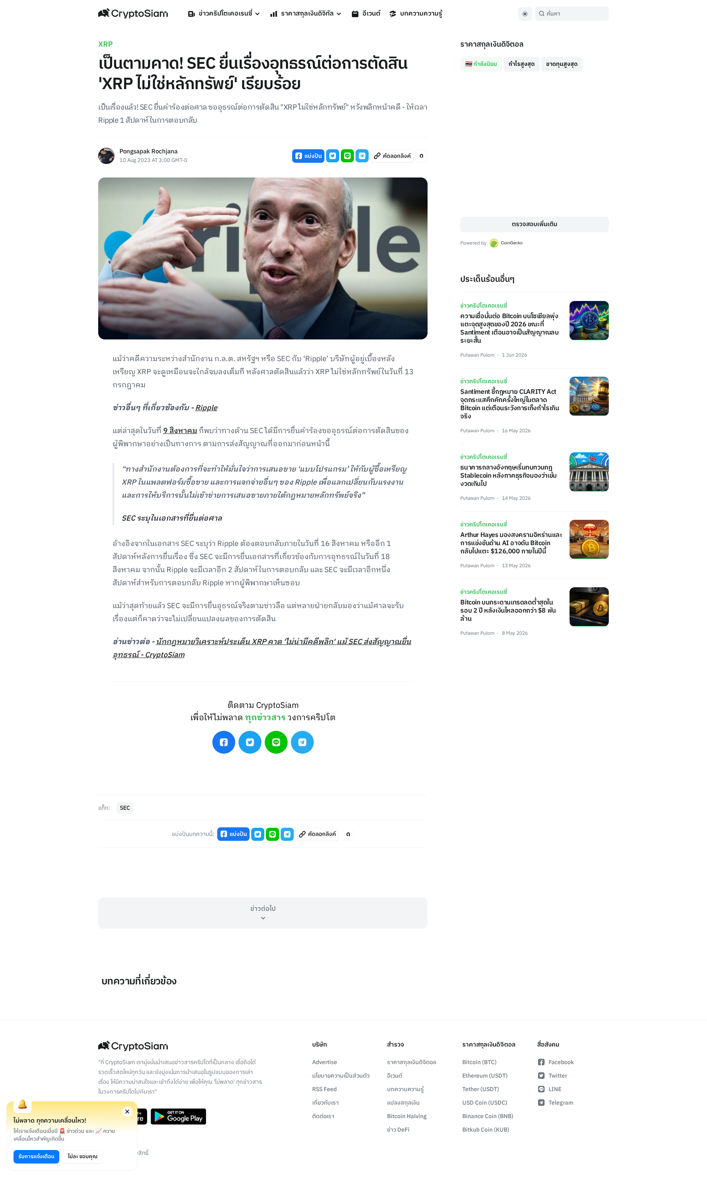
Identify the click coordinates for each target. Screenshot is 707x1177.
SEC (125, 808)
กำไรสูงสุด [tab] (522, 64)
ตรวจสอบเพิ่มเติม (534, 224)
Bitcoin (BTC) (479, 1062)
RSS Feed (324, 1089)
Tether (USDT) (480, 1089)
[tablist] (534, 61)
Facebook (561, 1062)
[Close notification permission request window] (127, 1111)
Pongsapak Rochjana (148, 152)
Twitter (558, 1075)
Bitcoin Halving (407, 1116)
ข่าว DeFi (398, 1129)
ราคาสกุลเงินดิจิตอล (411, 1062)
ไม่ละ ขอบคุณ (82, 1156)
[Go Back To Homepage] (133, 14)
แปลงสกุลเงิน (403, 1102)
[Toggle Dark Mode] (525, 14)
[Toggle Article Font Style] (421, 155)
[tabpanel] (534, 144)
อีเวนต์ (372, 13)
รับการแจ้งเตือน (36, 1156)
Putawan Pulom (477, 355)
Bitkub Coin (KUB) (485, 1129)
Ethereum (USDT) (485, 1075)
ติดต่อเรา (323, 1116)
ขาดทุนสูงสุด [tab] (562, 64)
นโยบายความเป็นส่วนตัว (340, 1075)
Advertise (324, 1062)
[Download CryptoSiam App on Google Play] (178, 1116)
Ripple (206, 408)
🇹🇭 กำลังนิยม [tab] (481, 64)
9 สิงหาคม (180, 431)
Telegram (561, 1102)
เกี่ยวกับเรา (325, 1102)
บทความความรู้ (421, 13)
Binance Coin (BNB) (487, 1116)
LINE (555, 1089)
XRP (105, 44)
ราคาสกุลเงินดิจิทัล (307, 13)
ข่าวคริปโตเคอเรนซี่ (225, 13)
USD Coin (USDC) (484, 1102)
